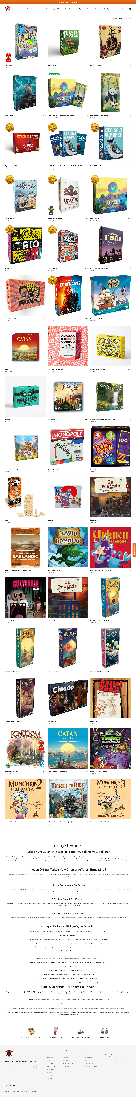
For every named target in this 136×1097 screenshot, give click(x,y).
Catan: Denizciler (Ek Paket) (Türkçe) (58, 771)
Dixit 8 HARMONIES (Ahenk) (13, 721)
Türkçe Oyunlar (69, 9)
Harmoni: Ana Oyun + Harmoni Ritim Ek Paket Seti (61, 115)
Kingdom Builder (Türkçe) (12, 771)
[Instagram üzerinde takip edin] (10, 1085)
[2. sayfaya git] (72, 830)
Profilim (65, 1054)
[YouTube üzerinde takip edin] (14, 1085)
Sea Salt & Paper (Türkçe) (97, 166)
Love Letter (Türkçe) (96, 65)
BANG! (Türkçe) (94, 721)
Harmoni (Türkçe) (95, 218)
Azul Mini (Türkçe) (52, 268)
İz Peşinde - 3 (51, 620)
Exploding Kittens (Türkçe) (12, 166)
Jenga (6, 520)
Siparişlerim (66, 1057)
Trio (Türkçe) (8, 268)
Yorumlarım (66, 1060)
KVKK (85, 1060)
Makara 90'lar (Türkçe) (11, 319)
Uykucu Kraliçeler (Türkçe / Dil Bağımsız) (101, 570)
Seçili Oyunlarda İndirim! (69, 1063)
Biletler (48, 9)
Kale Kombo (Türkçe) (10, 218)
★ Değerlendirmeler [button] (134, 550)
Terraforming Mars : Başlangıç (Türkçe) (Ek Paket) (18, 570)
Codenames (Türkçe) (53, 319)
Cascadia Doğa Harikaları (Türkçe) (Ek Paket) (102, 419)
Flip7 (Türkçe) (8, 65)
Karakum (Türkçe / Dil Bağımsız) (99, 268)
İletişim (86, 1054)
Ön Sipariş (98, 9)
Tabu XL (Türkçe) (94, 470)
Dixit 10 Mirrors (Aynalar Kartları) (99, 671)
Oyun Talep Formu (68, 1066)
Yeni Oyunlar (80, 9)
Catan (6, 369)
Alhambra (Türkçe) (53, 419)
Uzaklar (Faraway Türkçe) (55, 218)
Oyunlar (29, 9)
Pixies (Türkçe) (52, 65)
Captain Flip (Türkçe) (96, 319)
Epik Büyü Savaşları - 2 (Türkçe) (98, 771)
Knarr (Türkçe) (9, 115)
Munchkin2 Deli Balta (11, 822)
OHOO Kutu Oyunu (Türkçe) (55, 369)
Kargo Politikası (88, 1057)
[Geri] (50, 2)
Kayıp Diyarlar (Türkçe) (54, 570)
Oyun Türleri (56, 9)
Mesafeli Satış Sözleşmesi (90, 1066)
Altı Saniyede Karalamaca (97, 369)
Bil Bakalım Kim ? (52, 520)
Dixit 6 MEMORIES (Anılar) (55, 671)
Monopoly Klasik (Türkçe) (54, 470)
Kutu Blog (106, 9)
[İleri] (85, 2)
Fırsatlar (89, 9)
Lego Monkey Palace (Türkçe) (13, 470)
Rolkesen (7, 419)
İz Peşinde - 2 (94, 520)
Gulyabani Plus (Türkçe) (11, 620)
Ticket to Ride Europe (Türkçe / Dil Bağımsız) (60, 822)
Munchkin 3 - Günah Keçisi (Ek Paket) (100, 822)
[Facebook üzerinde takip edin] (6, 1085)
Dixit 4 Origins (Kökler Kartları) (13, 671)
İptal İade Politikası (89, 1063)
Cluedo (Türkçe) (52, 721)
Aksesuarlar (38, 9)
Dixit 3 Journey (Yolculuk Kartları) (99, 620)
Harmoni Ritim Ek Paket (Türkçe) (99, 115)
